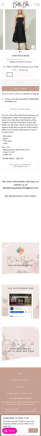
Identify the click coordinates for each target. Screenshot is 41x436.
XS (10, 74)
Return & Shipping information (20, 166)
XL (31, 74)
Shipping (12, 62)
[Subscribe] (35, 409)
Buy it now (20, 88)
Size (19, 70)
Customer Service (20, 380)
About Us (20, 387)
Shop (20, 373)
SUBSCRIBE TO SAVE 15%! (20, 393)
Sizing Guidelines (20, 109)
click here (30, 181)
